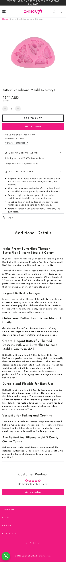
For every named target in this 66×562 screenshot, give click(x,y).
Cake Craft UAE (28, 556)
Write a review (33, 492)
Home (5, 19)
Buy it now (33, 127)
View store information (16, 142)
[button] (54, 11)
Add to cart (33, 118)
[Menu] (4, 11)
